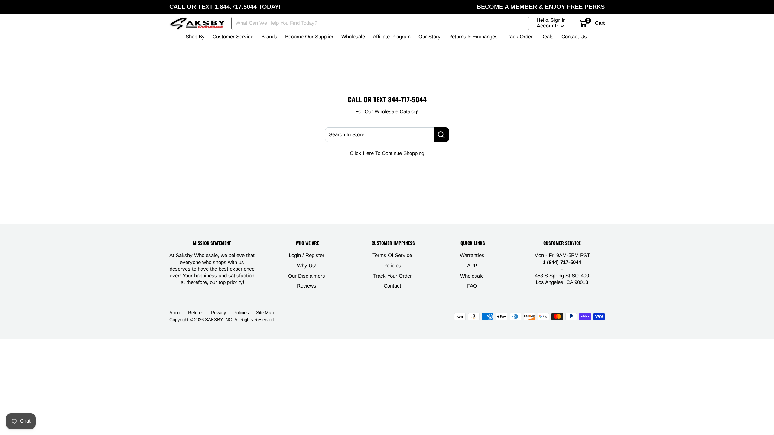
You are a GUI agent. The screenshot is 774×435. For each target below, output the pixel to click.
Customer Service (233, 37)
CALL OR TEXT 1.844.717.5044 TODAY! (225, 6)
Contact (392, 286)
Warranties (472, 255)
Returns (196, 312)
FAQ (472, 286)
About (175, 312)
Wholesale (353, 37)
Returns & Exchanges (473, 37)
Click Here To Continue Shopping (387, 153)
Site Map (265, 312)
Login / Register (306, 255)
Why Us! (307, 266)
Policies (392, 266)
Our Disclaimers (306, 276)
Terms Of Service (392, 255)
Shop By (195, 37)
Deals (547, 37)
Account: (548, 26)
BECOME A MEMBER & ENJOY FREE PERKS (541, 6)
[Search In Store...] (441, 134)
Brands (269, 37)
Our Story (429, 37)
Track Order (519, 37)
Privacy (218, 312)
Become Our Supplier (309, 37)
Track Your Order (392, 276)
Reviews (306, 286)
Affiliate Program (392, 37)
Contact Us (574, 37)
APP (472, 266)
